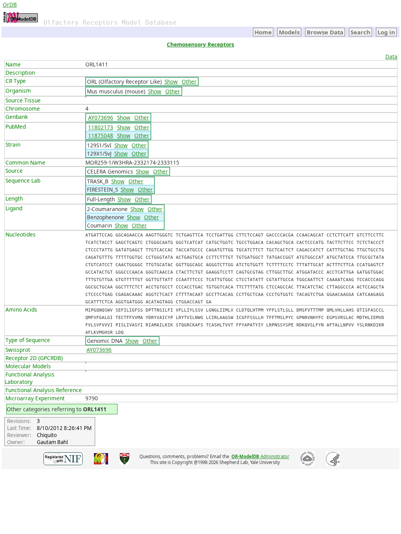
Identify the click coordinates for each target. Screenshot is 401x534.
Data (391, 56)
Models (289, 32)
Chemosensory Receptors (200, 44)
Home (263, 32)
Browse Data (325, 32)
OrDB (10, 4)
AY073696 (100, 117)
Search (360, 32)
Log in (386, 32)
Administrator (260, 456)
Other (189, 81)
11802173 (100, 127)
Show (171, 81)
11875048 (100, 135)
